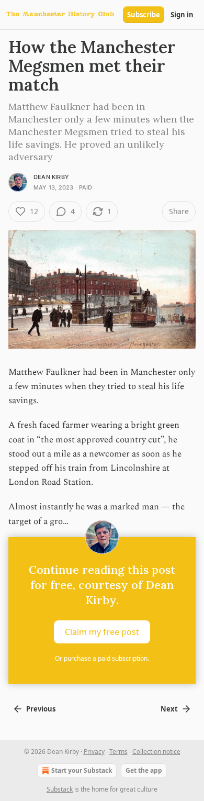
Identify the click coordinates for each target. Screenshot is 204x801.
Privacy (94, 751)
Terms (118, 751)
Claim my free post (102, 631)
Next (169, 709)
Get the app (144, 770)
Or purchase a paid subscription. (102, 658)
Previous (40, 709)
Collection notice (156, 751)
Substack (60, 789)
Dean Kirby (51, 177)
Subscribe (143, 14)
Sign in (182, 14)
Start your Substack (81, 770)
